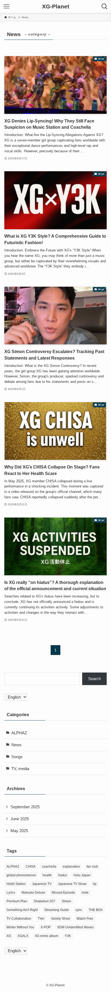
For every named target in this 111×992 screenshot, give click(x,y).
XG (8, 936)
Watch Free (85, 918)
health (47, 875)
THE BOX (96, 910)
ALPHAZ (19, 733)
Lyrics (10, 892)
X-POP (46, 927)
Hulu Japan (82, 875)
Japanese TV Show (72, 884)
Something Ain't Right (22, 910)
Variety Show (60, 918)
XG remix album (46, 936)
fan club (92, 866)
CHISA (31, 866)
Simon (66, 901)
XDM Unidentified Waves (75, 927)
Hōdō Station (16, 884)
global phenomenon (21, 875)
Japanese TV (41, 884)
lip (94, 884)
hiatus (62, 875)
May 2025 (19, 831)
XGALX (23, 936)
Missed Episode (63, 892)
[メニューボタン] (6, 6)
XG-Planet (55, 6)
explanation (71, 866)
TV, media (20, 769)
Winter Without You (20, 927)
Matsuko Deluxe (33, 892)
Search (94, 679)
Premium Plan (16, 901)
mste (85, 892)
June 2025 (20, 819)
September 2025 (25, 807)
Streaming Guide (56, 910)
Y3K (68, 936)
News (16, 745)
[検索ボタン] (104, 6)
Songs (17, 757)
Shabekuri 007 (44, 901)
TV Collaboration (18, 918)
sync (78, 910)
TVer (41, 918)
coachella (49, 866)
